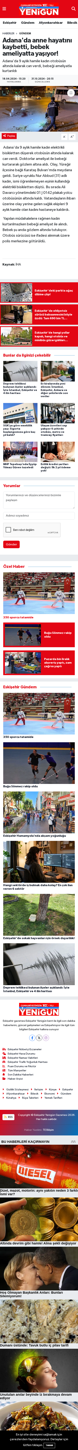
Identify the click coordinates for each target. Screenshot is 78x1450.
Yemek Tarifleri (53, 1097)
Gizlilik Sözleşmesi (17, 1089)
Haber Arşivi (15, 1078)
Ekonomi (49, 1093)
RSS (10, 1117)
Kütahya (11, 1097)
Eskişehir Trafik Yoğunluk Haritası (28, 1062)
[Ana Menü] (4, 9)
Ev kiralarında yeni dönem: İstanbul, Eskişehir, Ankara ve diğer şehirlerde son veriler (54, 390)
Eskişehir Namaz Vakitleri (23, 1057)
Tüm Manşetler (17, 1070)
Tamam (49, 1445)
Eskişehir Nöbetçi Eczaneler (25, 1049)
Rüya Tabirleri (30, 1097)
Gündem (27, 23)
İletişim (38, 1089)
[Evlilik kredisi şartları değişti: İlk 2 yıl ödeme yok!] (58, 451)
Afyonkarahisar (51, 23)
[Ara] (74, 9)
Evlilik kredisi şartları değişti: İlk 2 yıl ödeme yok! (56, 467)
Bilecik (72, 23)
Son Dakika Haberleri (20, 1074)
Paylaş (11, 135)
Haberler (8, 33)
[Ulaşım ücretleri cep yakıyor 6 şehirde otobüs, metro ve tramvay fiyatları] (58, 413)
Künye (53, 1089)
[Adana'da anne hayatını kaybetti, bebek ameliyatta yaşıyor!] (39, 108)
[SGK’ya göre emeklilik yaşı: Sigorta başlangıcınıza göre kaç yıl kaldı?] (20, 413)
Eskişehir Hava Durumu (21, 1053)
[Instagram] (46, 1038)
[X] (39, 1038)
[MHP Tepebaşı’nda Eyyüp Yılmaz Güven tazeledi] (20, 451)
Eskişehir (10, 23)
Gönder (11, 544)
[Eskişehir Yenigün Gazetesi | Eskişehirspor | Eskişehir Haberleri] (39, 9)
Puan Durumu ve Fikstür (22, 1066)
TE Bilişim (48, 1129)
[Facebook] (32, 1038)
